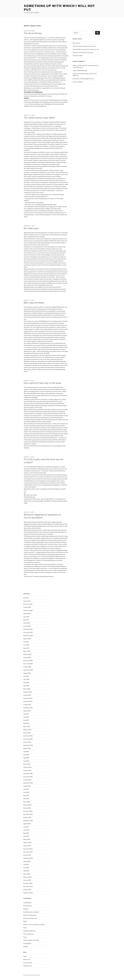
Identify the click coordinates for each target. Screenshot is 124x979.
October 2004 (27, 817)
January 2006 (27, 770)
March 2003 (26, 874)
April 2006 (26, 761)
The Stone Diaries (33, 33)
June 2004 (26, 830)
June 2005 (26, 792)
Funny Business (27, 905)
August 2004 (27, 823)
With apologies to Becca (87, 78)
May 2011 (26, 598)
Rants (25, 927)
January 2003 (27, 880)
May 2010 (26, 620)
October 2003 (27, 855)
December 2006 (27, 736)
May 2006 (26, 758)
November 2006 (28, 739)
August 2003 (27, 861)
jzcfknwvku (76, 78)
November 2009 (28, 632)
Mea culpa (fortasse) (34, 302)
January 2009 (27, 657)
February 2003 (27, 877)
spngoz (75, 65)
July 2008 (26, 676)
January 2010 (27, 626)
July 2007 (26, 714)
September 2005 (28, 783)
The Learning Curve (28, 934)
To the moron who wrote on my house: (83, 52)
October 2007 (27, 704)
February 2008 (27, 692)
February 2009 (27, 654)
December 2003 (27, 849)
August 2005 (27, 786)
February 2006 (27, 767)
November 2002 (27, 886)
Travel (25, 937)
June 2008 (26, 679)
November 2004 (28, 814)
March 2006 (26, 764)
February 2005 (27, 805)
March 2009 (26, 651)
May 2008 (26, 682)
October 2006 (27, 742)
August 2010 (26, 613)
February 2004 (27, 842)
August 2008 (27, 673)
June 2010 (26, 616)
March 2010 (26, 623)
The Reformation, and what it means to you (84, 46)
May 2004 (26, 833)
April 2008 (26, 685)
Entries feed (26, 959)
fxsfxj (74, 82)
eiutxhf (75, 73)
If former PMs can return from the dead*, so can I (86, 49)
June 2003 (26, 867)
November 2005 (28, 776)
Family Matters (27, 902)
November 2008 (28, 663)
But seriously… (76, 43)
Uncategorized (27, 943)
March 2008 (26, 689)
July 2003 (26, 864)
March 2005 (26, 801)
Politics (25, 921)
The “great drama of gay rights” (39, 117)
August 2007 (27, 710)
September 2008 (28, 670)
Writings (25, 946)
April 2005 (26, 798)
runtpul (75, 70)
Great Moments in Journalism (31, 912)
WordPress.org (27, 966)
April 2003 (26, 870)
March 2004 (26, 839)
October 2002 (27, 889)
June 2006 (26, 754)
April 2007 (26, 723)
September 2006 (28, 745)
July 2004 (26, 827)
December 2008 (27, 660)
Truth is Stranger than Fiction (31, 940)
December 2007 (27, 698)
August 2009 (27, 638)
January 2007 (27, 732)
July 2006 (26, 751)
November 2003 (28, 852)
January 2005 (27, 808)
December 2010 (27, 604)
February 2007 (27, 729)
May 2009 (26, 648)
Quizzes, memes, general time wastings (34, 924)
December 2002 (27, 883)
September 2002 (28, 892)
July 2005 (26, 789)
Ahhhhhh (80, 82)
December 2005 (27, 773)
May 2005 (26, 795)
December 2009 (27, 629)
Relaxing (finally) (82, 70)
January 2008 (27, 695)
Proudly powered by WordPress (31, 975)
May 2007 (26, 720)
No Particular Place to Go (30, 918)
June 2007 (26, 717)
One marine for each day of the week (42, 383)
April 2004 (26, 836)
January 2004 (27, 845)
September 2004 (28, 820)
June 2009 (26, 645)
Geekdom (26, 909)
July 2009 (26, 642)
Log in (25, 956)
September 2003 (28, 858)
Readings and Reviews (29, 931)
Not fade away (31, 228)
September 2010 (28, 610)
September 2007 (28, 707)
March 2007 (26, 726)
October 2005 (27, 780)
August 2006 (27, 748)
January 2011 (27, 601)
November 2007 (27, 701)
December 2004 (27, 811)
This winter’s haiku (78, 55)
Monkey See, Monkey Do (30, 915)
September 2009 (28, 635)
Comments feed (27, 962)
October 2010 (27, 607)
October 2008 (27, 667)
